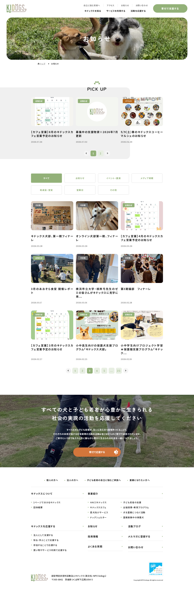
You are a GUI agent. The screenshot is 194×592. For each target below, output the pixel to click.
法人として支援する (43, 535)
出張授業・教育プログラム (136, 507)
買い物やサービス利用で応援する (50, 550)
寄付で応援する (97, 452)
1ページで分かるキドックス (47, 502)
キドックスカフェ (98, 507)
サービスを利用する (116, 10)
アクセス (110, 5)
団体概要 (38, 507)
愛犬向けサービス (99, 512)
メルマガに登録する (139, 536)
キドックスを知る (92, 10)
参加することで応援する (45, 545)
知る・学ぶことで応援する (46, 540)
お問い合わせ (142, 5)
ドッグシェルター (98, 517)
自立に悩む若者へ (92, 5)
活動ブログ (134, 526)
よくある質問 (95, 546)
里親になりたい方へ (140, 480)
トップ (42, 63)
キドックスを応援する (43, 526)
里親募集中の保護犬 (133, 517)
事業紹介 (93, 493)
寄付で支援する (170, 8)
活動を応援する (138, 10)
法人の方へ (72, 480)
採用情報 (93, 536)
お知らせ (125, 5)
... (111, 370)
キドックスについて (42, 493)
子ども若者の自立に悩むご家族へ (104, 480)
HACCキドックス (98, 502)
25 (118, 370)
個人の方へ (52, 480)
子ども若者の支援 (132, 502)
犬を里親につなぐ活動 (134, 512)
